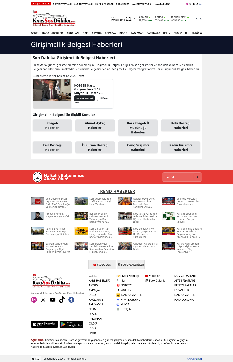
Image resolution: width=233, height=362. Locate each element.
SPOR (92, 333)
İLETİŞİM (126, 309)
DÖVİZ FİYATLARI (62, 4)
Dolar (144, 17)
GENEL (35, 33)
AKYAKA (97, 33)
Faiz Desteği (52, 147)
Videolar (154, 276)
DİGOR (123, 33)
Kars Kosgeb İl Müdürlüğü (138, 127)
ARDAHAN (73, 33)
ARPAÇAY (110, 33)
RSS (36, 358)
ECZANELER (122, 4)
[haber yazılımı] (194, 358)
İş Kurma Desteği (95, 147)
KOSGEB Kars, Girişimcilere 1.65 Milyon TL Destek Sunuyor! (87, 89)
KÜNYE (125, 304)
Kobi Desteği (180, 125)
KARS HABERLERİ (52, 33)
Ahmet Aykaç (95, 125)
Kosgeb (52, 125)
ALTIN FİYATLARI (83, 4)
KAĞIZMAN (136, 33)
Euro (160, 17)
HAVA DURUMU (162, 4)
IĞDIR (85, 33)
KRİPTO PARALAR (104, 4)
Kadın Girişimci (180, 147)
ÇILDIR (93, 323)
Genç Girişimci (138, 147)
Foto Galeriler (158, 280)
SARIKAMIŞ (153, 33)
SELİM (167, 33)
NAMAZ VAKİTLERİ (141, 4)
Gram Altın (180, 17)
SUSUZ (178, 33)
